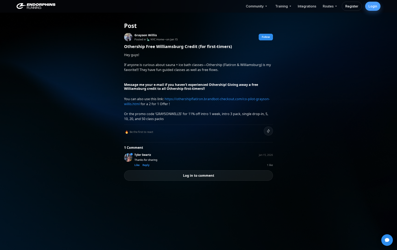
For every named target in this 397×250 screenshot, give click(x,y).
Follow (266, 36)
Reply (145, 165)
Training (281, 6)
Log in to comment (198, 175)
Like (137, 165)
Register (351, 6)
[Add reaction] (268, 131)
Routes (328, 6)
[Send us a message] (387, 240)
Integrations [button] (307, 6)
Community (255, 6)
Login (372, 6)
